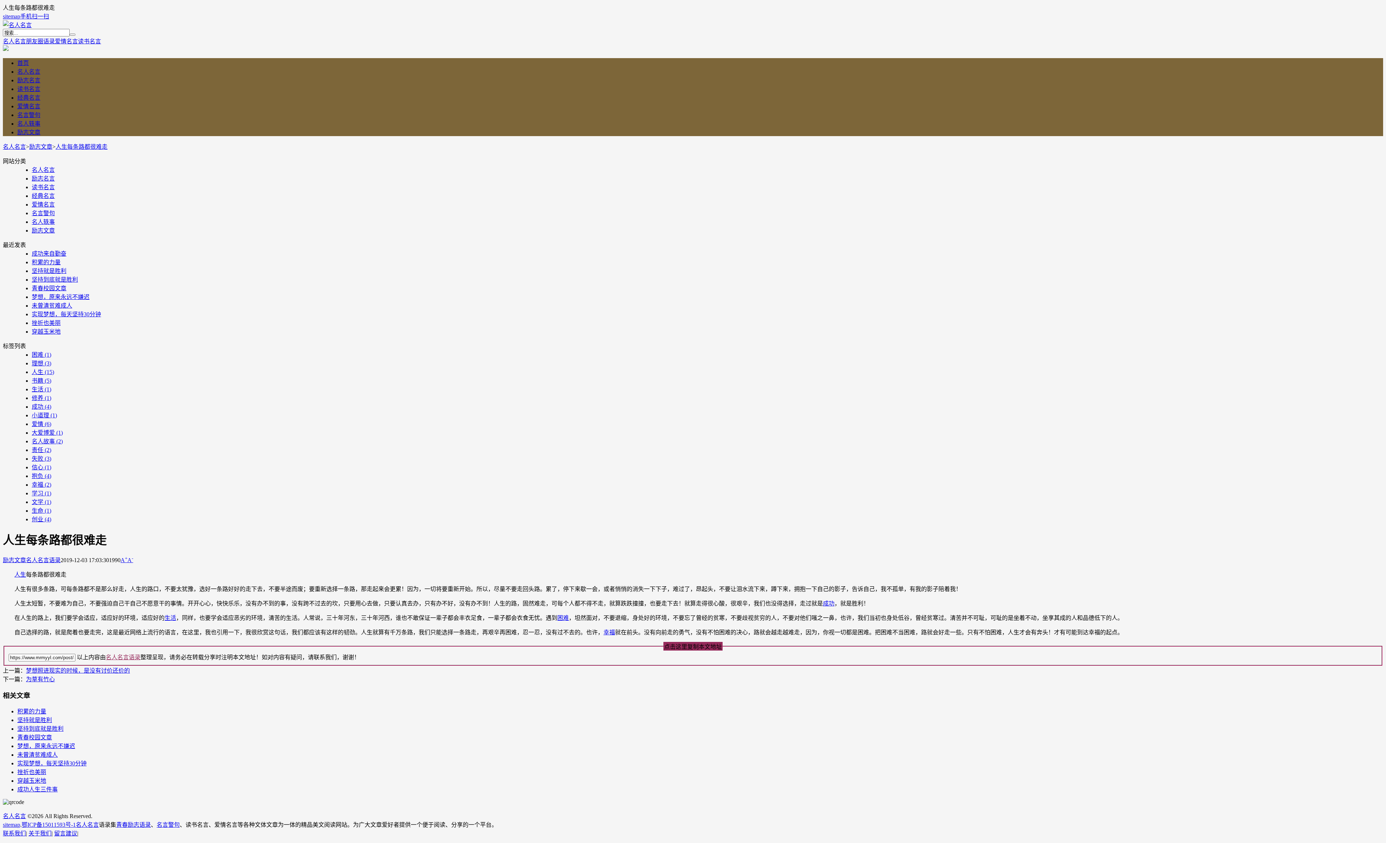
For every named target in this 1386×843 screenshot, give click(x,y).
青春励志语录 (133, 825)
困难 (41, 355)
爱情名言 (66, 41)
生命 (41, 511)
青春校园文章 (49, 288)
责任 (41, 450)
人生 (43, 372)
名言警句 (28, 115)
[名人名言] (17, 25)
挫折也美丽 (46, 323)
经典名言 (28, 98)
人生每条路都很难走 (82, 147)
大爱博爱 (47, 433)
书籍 (41, 381)
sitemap (11, 16)
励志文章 (28, 132)
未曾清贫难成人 (52, 306)
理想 (41, 363)
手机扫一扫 (34, 16)
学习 (41, 493)
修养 (41, 398)
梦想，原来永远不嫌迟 (61, 297)
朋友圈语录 (40, 41)
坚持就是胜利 (49, 271)
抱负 (41, 476)
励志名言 (28, 80)
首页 (23, 63)
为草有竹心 (40, 679)
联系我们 (14, 833)
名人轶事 (28, 124)
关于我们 (40, 833)
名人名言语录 (43, 560)
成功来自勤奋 (49, 254)
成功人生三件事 (37, 789)
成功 (41, 407)
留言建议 (65, 833)
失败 (41, 459)
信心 (41, 467)
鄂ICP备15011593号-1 (49, 825)
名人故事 (47, 441)
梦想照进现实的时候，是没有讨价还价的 (78, 671)
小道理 (44, 415)
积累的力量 (46, 262)
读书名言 (89, 41)
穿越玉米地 (46, 332)
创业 (41, 519)
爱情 (41, 424)
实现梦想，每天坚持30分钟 (66, 314)
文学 (41, 502)
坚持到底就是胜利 (55, 280)
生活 (41, 389)
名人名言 (14, 41)
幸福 (41, 485)
